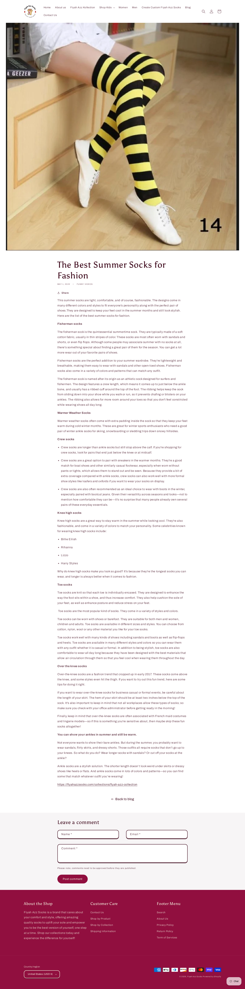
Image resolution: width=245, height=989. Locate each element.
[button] (106, 7)
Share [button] (65, 293)
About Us (162, 918)
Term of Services (167, 937)
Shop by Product (100, 918)
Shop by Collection (101, 925)
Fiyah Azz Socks (194, 977)
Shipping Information (103, 931)
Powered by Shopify (212, 977)
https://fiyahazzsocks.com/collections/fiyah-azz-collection (97, 784)
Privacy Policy (165, 925)
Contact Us (97, 912)
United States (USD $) (40, 974)
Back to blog (124, 799)
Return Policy (165, 931)
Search (161, 912)
